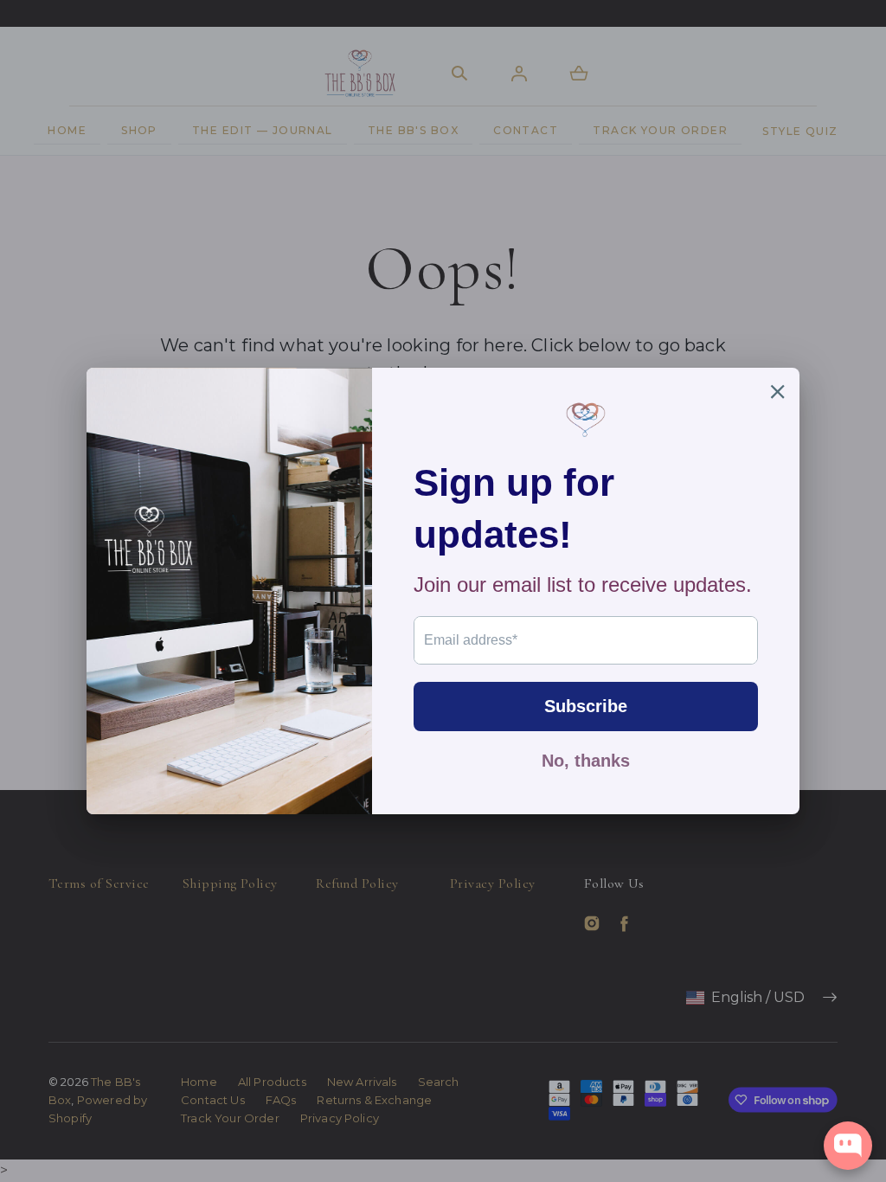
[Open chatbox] (848, 1145)
